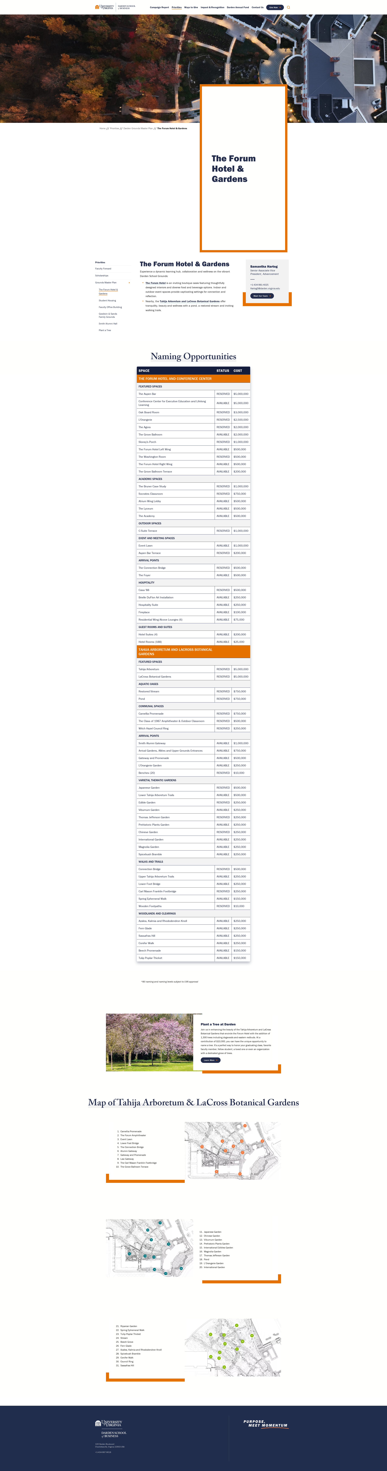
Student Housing (107, 300)
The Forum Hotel (156, 283)
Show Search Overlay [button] (288, 7)
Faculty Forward (103, 268)
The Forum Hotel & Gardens (108, 291)
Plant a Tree (105, 330)
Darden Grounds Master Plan (138, 128)
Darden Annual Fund (238, 7)
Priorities (177, 7)
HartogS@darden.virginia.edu (265, 288)
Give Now (273, 7)
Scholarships (101, 275)
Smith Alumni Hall (108, 323)
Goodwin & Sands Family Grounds (108, 315)
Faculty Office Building (110, 307)
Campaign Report (159, 7)
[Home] (115, 7)
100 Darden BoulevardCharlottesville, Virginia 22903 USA (109, 1445)
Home (103, 128)
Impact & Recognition (212, 7)
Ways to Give (191, 7)
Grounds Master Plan (106, 282)
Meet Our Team (261, 296)
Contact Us (258, 7)
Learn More (210, 1061)
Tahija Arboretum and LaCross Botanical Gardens (190, 301)
